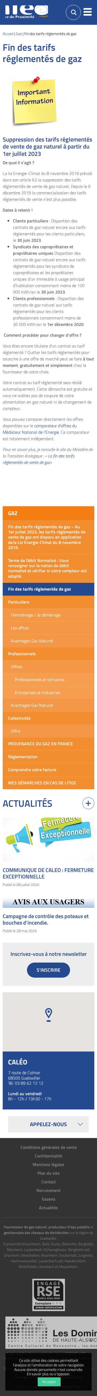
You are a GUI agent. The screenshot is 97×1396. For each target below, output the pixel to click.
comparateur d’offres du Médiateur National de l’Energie (40, 428)
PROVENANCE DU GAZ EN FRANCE (40, 743)
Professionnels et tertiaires (39, 679)
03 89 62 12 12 (29, 1083)
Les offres (20, 628)
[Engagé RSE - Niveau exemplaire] (48, 1295)
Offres (16, 666)
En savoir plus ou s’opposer (48, 1374)
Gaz (13, 513)
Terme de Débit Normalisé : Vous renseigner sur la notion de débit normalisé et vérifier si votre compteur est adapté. (47, 568)
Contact (48, 1181)
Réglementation (22, 756)
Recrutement (48, 1190)
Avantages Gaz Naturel (32, 640)
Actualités (48, 1207)
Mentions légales (48, 1164)
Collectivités (19, 718)
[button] (87, 12)
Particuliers (18, 602)
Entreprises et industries (37, 692)
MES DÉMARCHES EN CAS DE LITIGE (42, 783)
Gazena (48, 1199)
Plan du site (48, 1173)
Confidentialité (48, 1156)
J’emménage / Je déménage (36, 615)
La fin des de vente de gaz (38, 459)
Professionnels (22, 653)
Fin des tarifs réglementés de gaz (39, 589)
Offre (15, 731)
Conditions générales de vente (48, 1147)
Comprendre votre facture (32, 769)
